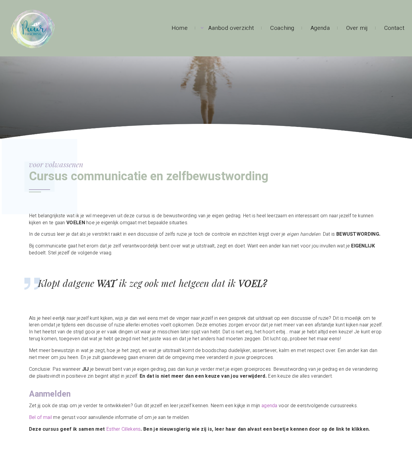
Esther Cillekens (123, 429)
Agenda (320, 28)
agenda (269, 405)
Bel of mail (40, 417)
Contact (394, 28)
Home (180, 28)
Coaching (282, 28)
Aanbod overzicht (231, 28)
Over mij (357, 28)
